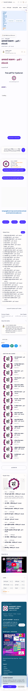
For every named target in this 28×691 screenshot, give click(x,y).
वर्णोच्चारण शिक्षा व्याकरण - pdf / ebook (19, 441)
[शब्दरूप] (20, 7)
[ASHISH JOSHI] (8, 50)
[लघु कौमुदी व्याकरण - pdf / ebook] (8, 456)
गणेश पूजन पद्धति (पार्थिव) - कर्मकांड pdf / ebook (15, 494)
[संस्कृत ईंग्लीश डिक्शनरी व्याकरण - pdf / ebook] (8, 421)
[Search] (18, 2)
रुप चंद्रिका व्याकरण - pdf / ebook (19, 406)
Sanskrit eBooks (8, 2)
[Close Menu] (24, 20)
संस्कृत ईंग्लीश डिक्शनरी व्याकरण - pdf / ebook (19, 420)
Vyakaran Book (19, 162)
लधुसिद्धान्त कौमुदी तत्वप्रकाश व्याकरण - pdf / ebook (19, 448)
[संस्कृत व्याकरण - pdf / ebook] (8, 373)
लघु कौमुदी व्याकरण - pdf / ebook (19, 455)
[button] (26, 2)
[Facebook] (5, 614)
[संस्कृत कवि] (25, 7)
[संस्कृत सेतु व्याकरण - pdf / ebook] (8, 380)
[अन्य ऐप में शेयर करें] (20, 345)
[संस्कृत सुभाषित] (15, 7)
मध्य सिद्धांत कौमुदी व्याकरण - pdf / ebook (19, 364)
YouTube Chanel (19, 20)
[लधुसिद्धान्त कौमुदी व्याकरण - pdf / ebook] (8, 428)
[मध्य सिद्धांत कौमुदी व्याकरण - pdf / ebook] (8, 366)
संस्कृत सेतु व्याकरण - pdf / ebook (19, 378)
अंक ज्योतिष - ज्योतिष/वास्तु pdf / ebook (13, 503)
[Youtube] (19, 614)
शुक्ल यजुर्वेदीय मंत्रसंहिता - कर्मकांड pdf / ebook (15, 524)
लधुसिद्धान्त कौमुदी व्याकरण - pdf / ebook (19, 427)
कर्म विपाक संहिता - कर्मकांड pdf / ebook (13, 542)
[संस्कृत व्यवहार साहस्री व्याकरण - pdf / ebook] (8, 414)
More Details (21, 686)
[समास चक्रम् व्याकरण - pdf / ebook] (8, 359)
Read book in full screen (14, 137)
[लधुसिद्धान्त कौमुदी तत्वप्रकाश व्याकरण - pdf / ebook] (8, 449)
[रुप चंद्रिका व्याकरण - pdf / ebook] (8, 407)
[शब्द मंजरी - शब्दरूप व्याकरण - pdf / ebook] (8, 400)
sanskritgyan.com (17, 167)
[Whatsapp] (11, 615)
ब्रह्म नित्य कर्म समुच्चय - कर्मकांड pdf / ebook (14, 514)
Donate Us (5, 222)
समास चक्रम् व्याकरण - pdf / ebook (19, 357)
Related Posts (6, 232)
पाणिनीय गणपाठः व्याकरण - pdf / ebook (19, 434)
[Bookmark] (21, 2)
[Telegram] (6, 615)
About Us (23, 222)
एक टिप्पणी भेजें (14, 467)
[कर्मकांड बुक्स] (9, 7)
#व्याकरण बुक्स (4, 339)
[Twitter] (14, 614)
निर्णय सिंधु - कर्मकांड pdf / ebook (12, 547)
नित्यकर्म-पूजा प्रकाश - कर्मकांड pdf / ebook (14, 508)
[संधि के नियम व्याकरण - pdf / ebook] (8, 393)
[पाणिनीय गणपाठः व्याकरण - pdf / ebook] (8, 435)
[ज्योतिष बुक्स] (12, 501)
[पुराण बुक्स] (12, 517)
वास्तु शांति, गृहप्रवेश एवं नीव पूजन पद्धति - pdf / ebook (14, 530)
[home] (4, 7)
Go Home (14, 222)
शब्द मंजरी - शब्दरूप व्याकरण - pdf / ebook (19, 399)
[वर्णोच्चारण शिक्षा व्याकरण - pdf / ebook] (8, 442)
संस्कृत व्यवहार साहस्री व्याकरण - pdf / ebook (19, 413)
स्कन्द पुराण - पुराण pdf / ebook (11, 519)
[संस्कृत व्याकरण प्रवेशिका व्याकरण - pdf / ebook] (8, 386)
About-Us (5, 627)
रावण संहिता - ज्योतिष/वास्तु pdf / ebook (13, 537)
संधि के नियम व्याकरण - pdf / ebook (19, 392)
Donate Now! (10, 20)
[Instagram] (10, 614)
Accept (9, 686)
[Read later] (22, 52)
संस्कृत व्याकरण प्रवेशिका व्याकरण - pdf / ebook (19, 385)
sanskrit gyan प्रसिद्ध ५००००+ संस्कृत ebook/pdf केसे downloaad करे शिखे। (12, 150)
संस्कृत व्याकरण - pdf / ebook (18, 371)
